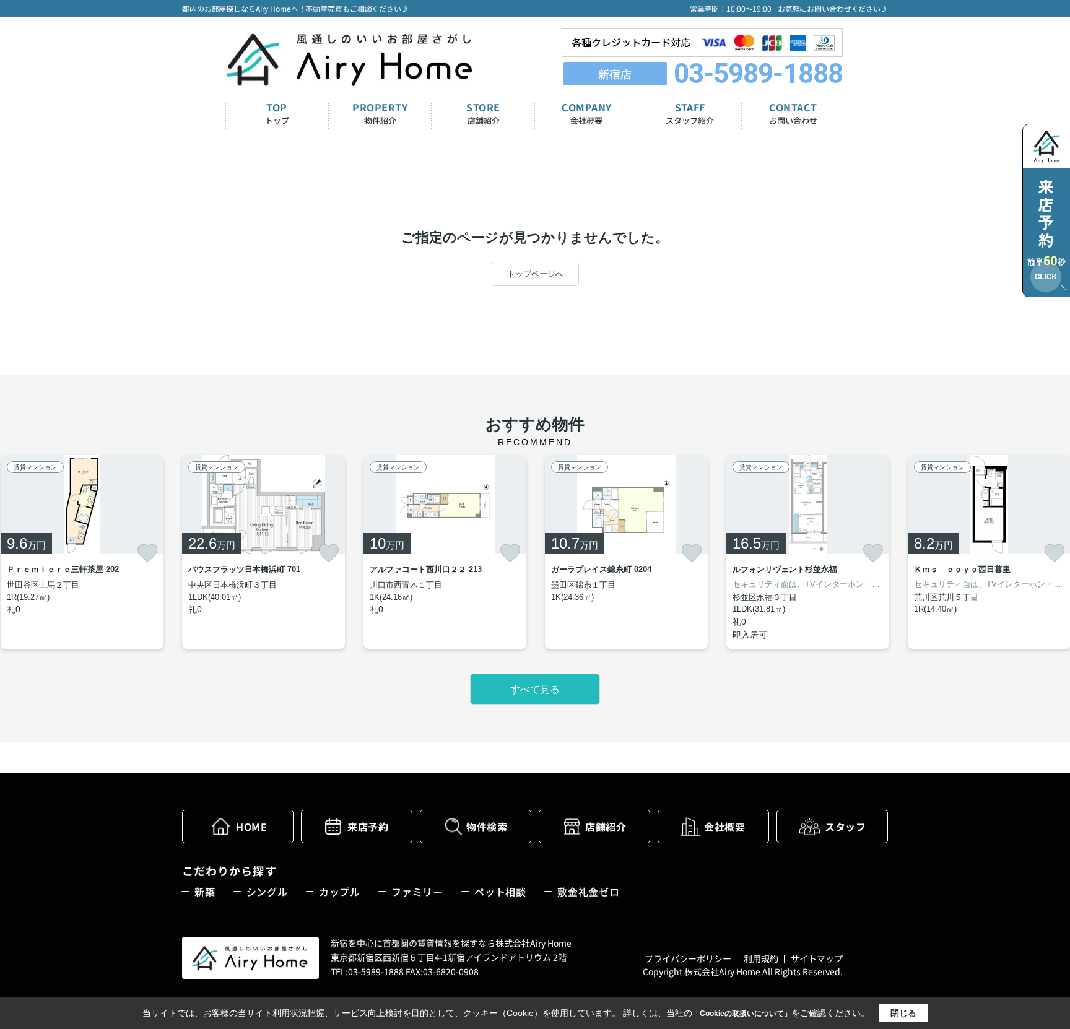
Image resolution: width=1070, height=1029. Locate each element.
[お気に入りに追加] (147, 553)
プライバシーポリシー (688, 958)
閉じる (903, 1013)
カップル (339, 891)
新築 (204, 891)
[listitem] (263, 552)
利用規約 (761, 958)
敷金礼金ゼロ (588, 891)
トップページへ (535, 274)
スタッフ (845, 826)
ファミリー (417, 891)
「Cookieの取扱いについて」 (741, 1013)
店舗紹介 (605, 826)
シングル (267, 891)
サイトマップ (817, 958)
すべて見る (535, 689)
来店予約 (367, 826)
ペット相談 (500, 891)
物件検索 (486, 826)
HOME (251, 826)
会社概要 (724, 826)
